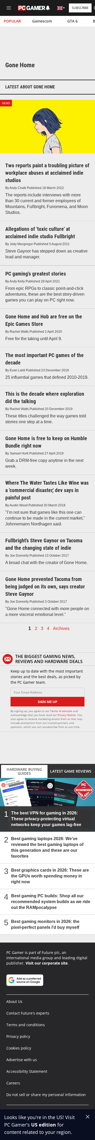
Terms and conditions (25, 1024)
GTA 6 (72, 21)
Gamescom (42, 21)
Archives (61, 629)
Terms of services (61, 711)
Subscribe (80, 8)
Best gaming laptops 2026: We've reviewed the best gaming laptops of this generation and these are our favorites (47, 847)
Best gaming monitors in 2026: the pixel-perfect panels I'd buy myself (45, 924)
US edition (43, 1124)
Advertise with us (21, 1059)
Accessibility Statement (26, 1071)
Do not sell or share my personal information (46, 1094)
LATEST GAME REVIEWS (70, 771)
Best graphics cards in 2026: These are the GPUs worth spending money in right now (50, 876)
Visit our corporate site (47, 963)
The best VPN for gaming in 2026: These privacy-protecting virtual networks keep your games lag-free (46, 819)
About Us (14, 1001)
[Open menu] (8, 8)
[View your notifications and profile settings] (47, 8)
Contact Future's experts (27, 1013)
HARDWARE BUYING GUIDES (24, 771)
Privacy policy (18, 1036)
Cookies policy (18, 1048)
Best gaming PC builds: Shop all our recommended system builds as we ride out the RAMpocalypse (50, 902)
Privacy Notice (67, 715)
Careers (13, 1082)
